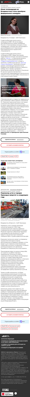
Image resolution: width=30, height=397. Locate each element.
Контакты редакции (7, 339)
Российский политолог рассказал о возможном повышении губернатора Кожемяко (15, 177)
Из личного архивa (16, 35)
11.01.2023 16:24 (4, 6)
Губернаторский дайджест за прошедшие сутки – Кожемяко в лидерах (16, 168)
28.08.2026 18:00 (5, 189)
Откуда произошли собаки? (13, 171)
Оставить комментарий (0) (15, 145)
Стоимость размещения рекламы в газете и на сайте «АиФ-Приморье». (14, 341)
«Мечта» (8, 58)
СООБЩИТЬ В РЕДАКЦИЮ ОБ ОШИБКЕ (12, 347)
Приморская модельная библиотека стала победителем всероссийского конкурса (14, 87)
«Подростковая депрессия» (9, 61)
